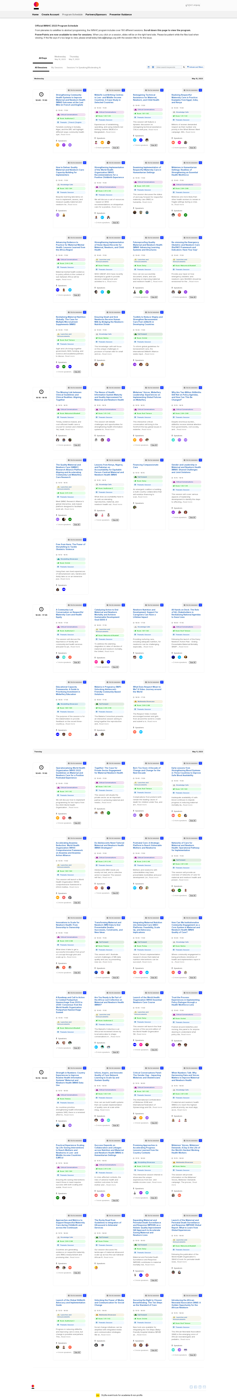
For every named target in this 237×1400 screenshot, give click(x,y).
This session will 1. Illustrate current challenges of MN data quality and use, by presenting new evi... (107, 958)
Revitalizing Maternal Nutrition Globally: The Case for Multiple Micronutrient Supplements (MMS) (71, 321)
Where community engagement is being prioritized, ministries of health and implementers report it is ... (186, 958)
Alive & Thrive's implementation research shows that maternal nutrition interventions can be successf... (146, 958)
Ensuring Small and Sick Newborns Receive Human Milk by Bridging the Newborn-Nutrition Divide (109, 321)
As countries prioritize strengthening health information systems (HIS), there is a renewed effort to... (70, 1111)
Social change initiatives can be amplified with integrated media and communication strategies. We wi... (108, 1331)
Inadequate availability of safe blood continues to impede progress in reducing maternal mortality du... (185, 801)
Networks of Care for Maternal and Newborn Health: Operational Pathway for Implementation (185, 847)
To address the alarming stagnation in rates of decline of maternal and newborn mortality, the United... (108, 647)
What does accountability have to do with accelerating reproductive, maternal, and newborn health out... (108, 500)
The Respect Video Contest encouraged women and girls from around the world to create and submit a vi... (147, 717)
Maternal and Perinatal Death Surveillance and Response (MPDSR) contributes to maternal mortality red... (147, 1261)
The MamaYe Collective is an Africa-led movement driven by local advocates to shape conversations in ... (107, 1033)
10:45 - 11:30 (41, 100)
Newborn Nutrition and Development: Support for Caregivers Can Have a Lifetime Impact (145, 613)
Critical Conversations (69, 115)
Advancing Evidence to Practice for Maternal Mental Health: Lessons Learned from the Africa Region (70, 246)
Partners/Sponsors (96, 14)
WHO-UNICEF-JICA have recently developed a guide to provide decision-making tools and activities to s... (108, 278)
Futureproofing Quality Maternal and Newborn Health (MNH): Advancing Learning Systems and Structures (147, 246)
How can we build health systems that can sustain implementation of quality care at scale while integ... (108, 1106)
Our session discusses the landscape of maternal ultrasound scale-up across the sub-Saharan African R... (109, 1253)
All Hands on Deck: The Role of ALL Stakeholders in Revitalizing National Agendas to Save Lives (186, 613)
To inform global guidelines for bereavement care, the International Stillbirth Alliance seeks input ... (146, 350)
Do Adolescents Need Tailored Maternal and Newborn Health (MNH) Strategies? (109, 845)
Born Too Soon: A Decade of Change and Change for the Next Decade (146, 770)
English (78, 122)
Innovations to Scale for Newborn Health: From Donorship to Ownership (68, 925)
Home (35, 14)
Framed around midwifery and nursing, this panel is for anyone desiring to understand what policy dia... (185, 1030)
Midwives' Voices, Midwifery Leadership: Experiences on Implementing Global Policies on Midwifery (147, 396)
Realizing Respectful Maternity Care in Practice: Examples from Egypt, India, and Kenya (185, 99)
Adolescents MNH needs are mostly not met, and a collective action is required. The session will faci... (108, 873)
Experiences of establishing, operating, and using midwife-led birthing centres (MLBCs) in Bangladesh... (108, 128)
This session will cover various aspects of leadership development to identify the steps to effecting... (186, 498)
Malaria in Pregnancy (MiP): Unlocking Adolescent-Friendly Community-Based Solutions (107, 690)
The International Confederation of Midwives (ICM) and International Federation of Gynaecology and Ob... (147, 1103)
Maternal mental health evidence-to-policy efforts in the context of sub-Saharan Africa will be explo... (70, 275)
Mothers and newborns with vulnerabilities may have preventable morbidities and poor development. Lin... (147, 873)
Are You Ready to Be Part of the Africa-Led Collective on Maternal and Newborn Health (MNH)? (109, 1001)
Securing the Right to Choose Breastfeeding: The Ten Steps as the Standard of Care (147, 1302)
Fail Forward (142, 334)
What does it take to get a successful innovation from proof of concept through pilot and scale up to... (70, 953)
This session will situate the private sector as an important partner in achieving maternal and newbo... (109, 799)
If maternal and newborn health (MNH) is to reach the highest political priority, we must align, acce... (185, 1106)
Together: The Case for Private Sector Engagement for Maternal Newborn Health (108, 770)
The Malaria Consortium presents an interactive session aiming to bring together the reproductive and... (108, 720)
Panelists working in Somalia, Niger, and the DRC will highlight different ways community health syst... (70, 131)
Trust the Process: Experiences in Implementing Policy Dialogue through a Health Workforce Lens (186, 1001)
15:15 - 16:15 (41, 397)
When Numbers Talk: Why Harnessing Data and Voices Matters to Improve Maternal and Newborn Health (185, 1076)
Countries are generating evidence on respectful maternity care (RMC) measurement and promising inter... (70, 1253)
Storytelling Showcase (69, 559)
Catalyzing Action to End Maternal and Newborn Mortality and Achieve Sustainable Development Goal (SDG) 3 (106, 615)
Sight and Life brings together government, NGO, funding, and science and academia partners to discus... (70, 352)
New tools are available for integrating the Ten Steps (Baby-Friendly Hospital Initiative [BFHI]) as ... (147, 1331)
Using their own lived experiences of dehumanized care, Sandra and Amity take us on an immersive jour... (71, 575)
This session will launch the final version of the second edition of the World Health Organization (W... (147, 1030)
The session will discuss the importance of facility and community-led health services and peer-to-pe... (69, 643)
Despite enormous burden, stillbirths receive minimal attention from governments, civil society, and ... (186, 425)
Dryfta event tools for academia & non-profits (122, 1395)
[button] (84, 90)
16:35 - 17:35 (41, 615)
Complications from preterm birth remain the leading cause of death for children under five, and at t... (147, 801)
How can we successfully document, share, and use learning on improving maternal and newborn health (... (148, 278)
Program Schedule (72, 14)
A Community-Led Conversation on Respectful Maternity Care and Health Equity (69, 613)
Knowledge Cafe (182, 112)
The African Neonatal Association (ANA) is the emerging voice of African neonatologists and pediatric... (186, 1335)
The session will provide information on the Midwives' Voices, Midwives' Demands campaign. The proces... (184, 1180)
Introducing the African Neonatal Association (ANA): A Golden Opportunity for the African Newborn (186, 1304)
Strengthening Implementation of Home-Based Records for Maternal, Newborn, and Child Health (109, 246)
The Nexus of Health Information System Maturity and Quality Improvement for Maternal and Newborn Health (109, 396)
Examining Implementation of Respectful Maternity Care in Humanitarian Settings (147, 169)
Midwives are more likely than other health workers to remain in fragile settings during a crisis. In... (186, 200)
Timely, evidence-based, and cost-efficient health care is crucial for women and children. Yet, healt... (70, 425)
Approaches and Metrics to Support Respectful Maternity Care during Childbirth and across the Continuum (70, 1224)
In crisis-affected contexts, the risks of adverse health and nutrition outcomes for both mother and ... (107, 1181)
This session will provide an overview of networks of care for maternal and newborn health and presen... (186, 876)
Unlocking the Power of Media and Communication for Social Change (109, 1302)
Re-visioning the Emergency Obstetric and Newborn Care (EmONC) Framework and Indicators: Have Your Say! (186, 246)
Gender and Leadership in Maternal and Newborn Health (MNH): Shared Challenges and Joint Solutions (186, 468)
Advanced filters (196, 67)
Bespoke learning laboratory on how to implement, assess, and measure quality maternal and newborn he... (69, 200)
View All (116, 148)
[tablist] (118, 58)
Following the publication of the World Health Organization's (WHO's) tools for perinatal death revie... (186, 1258)
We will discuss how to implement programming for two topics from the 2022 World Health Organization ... (70, 803)
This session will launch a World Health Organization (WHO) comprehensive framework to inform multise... (70, 883)
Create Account (50, 14)
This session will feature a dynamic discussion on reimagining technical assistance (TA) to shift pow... (147, 125)
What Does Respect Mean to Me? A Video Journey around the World (147, 689)
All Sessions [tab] (41, 67)
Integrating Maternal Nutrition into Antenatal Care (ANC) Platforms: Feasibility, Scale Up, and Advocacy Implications (147, 927)
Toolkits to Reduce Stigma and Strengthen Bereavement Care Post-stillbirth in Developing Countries (148, 321)
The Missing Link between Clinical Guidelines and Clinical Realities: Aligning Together (68, 396)
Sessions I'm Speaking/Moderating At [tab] (84, 67)
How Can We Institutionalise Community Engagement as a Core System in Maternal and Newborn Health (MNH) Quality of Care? (186, 927)
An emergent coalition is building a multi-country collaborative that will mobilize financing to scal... (147, 493)
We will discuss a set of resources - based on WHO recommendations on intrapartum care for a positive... (109, 203)
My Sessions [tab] (57, 67)
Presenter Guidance (121, 14)
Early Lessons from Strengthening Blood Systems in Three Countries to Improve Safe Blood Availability (186, 772)
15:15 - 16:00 (41, 1078)
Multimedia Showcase (146, 701)
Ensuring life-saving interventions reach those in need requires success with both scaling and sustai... (70, 1183)
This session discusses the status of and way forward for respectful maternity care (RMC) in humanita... (148, 198)
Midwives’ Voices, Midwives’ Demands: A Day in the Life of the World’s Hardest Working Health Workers (186, 1149)
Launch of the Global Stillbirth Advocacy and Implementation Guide (70, 1302)
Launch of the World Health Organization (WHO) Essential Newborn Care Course (147, 999)
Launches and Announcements (103, 261)
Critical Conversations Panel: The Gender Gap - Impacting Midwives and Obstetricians (147, 1075)
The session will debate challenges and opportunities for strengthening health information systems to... (108, 425)
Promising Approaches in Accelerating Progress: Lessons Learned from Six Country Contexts (145, 1149)
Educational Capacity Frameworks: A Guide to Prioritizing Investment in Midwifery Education (68, 690)
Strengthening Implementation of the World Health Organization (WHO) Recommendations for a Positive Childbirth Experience (109, 172)
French (71, 122)
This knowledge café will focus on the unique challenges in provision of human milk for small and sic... (108, 350)
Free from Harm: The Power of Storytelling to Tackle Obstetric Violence (70, 546)
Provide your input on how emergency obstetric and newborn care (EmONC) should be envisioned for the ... (186, 278)
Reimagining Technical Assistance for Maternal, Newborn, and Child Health (146, 97)
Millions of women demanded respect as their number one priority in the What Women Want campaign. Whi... (186, 128)
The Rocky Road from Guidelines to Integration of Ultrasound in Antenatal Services (107, 1224)
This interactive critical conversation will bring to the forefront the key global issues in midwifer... (147, 425)
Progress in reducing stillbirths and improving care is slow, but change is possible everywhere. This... (69, 1333)
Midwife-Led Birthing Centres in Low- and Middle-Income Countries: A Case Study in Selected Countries (108, 99)
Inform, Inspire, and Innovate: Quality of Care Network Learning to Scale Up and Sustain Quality (108, 1076)
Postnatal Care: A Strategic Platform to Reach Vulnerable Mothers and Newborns (147, 845)
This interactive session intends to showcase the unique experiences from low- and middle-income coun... (148, 1178)
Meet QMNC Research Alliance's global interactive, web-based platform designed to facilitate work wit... (70, 505)
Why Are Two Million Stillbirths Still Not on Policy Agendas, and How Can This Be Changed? (186, 396)
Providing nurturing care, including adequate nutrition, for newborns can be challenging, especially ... (147, 643)
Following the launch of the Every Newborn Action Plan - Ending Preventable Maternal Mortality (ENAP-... (186, 643)
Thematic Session (105, 120)
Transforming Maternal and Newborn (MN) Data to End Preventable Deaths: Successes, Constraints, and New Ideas (108, 927)
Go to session (76, 90)
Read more (65, 134)
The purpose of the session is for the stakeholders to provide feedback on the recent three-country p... (70, 720)
